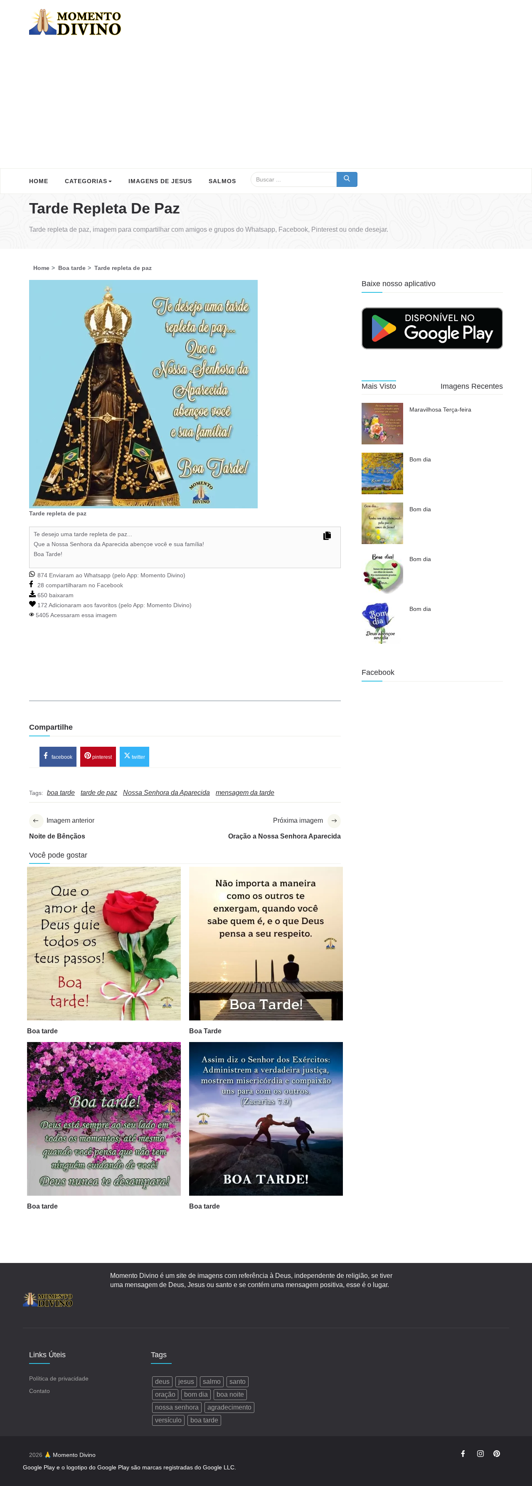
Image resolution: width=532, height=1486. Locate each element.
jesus (186, 1381)
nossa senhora (177, 1407)
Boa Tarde (205, 1031)
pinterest (101, 757)
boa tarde (204, 1420)
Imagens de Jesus (160, 181)
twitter (138, 757)
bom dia (196, 1394)
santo (237, 1381)
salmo (212, 1381)
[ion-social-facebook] (464, 1455)
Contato (39, 1391)
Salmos (222, 181)
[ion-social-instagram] (480, 1455)
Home (38, 181)
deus (162, 1381)
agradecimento (229, 1407)
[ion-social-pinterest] (496, 1455)
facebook (61, 757)
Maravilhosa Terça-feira (440, 409)
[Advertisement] (266, 106)
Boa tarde (42, 1031)
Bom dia (420, 459)
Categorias (86, 181)
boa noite (230, 1394)
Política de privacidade (59, 1378)
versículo (168, 1420)
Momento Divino (161, 575)
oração (165, 1394)
